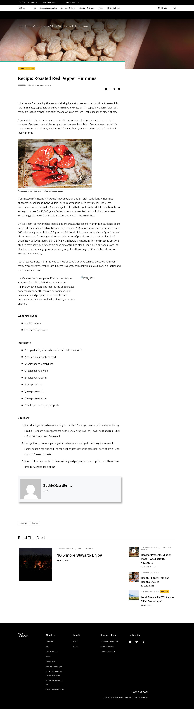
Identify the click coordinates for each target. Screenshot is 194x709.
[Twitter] (136, 642)
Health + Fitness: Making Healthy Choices (155, 580)
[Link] (21, 8)
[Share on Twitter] (114, 89)
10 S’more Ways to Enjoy (79, 555)
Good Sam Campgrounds (109, 641)
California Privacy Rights (54, 666)
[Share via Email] (119, 89)
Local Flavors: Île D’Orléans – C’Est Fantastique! (157, 599)
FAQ (47, 646)
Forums (76, 646)
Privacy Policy (50, 661)
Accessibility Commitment (55, 689)
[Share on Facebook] (110, 89)
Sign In (75, 641)
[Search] (174, 8)
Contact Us (49, 641)
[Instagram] (143, 642)
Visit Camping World (108, 646)
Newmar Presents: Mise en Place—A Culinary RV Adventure (156, 559)
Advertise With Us (52, 651)
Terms (48, 656)
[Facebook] (130, 642)
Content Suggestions (108, 651)
